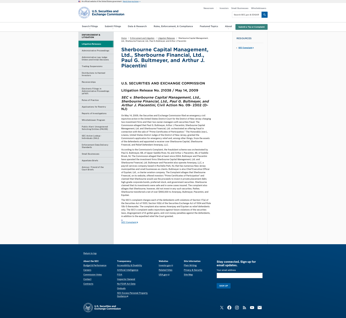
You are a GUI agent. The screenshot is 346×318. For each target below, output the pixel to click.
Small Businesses (239, 8)
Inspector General (126, 279)
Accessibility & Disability (129, 265)
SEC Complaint (129, 222)
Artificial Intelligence (127, 270)
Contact (87, 279)
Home (124, 38)
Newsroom (209, 8)
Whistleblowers (258, 8)
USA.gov (163, 274)
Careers (87, 270)
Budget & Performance (94, 265)
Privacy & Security (193, 270)
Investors (224, 8)
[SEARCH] (265, 15)
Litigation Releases (166, 38)
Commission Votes (92, 274)
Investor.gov (165, 265)
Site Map (188, 274)
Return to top (90, 253)
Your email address (226, 270)
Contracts (88, 284)
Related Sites (165, 270)
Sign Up (223, 286)
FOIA (119, 274)
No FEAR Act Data (126, 284)
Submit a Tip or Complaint (251, 27)
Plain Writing (190, 265)
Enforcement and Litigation (142, 38)
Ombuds (121, 288)
